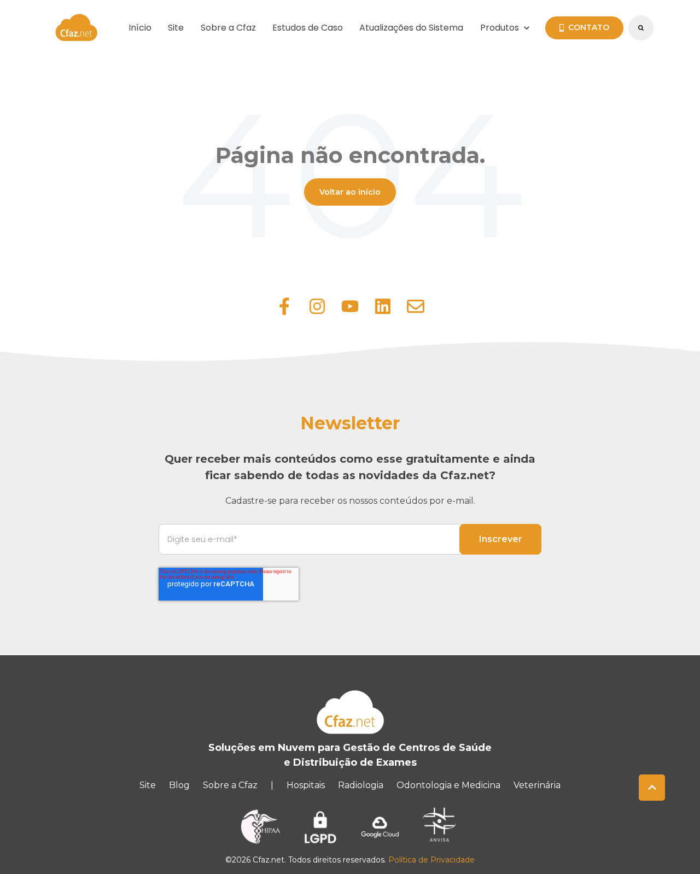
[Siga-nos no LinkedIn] (383, 306)
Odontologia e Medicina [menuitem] (448, 785)
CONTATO (588, 27)
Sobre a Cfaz (228, 27)
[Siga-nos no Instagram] (317, 306)
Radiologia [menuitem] (360, 785)
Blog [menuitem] (179, 785)
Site (176, 27)
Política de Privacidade (431, 860)
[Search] (641, 27)
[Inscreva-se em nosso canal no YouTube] (350, 306)
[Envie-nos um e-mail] (415, 306)
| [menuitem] (272, 785)
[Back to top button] (652, 787)
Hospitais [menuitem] (306, 785)
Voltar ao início (350, 192)
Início (140, 27)
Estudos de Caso (307, 27)
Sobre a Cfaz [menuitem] (230, 785)
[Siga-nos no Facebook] (284, 306)
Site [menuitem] (147, 785)
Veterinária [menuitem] (537, 785)
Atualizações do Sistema (411, 27)
